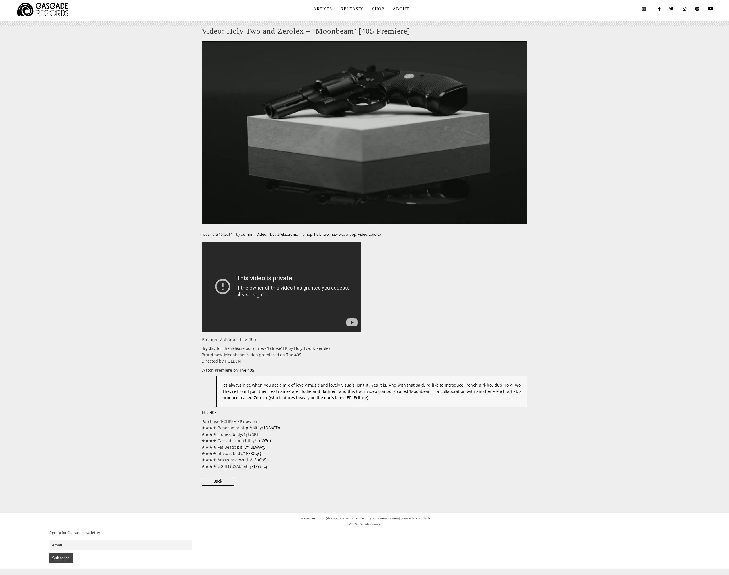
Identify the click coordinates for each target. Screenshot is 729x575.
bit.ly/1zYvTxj (254, 466)
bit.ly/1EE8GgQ (247, 453)
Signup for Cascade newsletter (74, 532)
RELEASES (352, 9)
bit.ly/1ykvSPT (246, 434)
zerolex (375, 234)
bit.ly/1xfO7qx (258, 440)
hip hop (305, 234)
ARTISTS (322, 9)
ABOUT (401, 9)
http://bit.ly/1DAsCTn (260, 427)
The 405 (246, 370)
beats (274, 234)
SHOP (378, 9)
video (362, 234)
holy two (321, 234)
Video (261, 234)
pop (352, 234)
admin (246, 234)
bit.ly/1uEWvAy (251, 447)
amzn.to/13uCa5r (251, 459)
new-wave (339, 234)
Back (217, 481)
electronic (289, 234)
